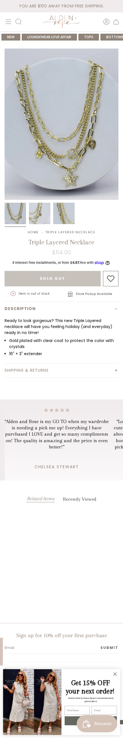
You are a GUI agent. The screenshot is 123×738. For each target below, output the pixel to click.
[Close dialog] (115, 674)
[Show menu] (7, 22)
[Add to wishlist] (111, 279)
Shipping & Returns (27, 370)
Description (20, 308)
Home (33, 232)
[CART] (116, 22)
